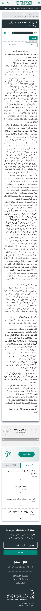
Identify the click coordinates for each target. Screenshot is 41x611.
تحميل (33, 38)
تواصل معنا (20, 582)
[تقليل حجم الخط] (35, 44)
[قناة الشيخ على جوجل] (24, 567)
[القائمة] (39, 3)
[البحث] (8, 3)
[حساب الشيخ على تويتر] (28, 567)
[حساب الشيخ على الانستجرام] (8, 567)
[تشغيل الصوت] (5, 33)
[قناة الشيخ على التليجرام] (12, 567)
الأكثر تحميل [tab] (11, 465)
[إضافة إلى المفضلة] (5, 44)
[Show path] (24, 14)
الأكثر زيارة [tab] (30, 465)
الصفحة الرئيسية (33, 14)
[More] (9, 44)
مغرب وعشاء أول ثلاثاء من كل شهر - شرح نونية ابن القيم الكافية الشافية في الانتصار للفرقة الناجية (19, 8)
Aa (32, 44)
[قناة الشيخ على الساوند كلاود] (16, 567)
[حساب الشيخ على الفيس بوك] (32, 567)
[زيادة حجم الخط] (28, 44)
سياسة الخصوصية (20, 579)
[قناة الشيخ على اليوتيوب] (20, 567)
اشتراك (20, 552)
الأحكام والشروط (20, 575)
